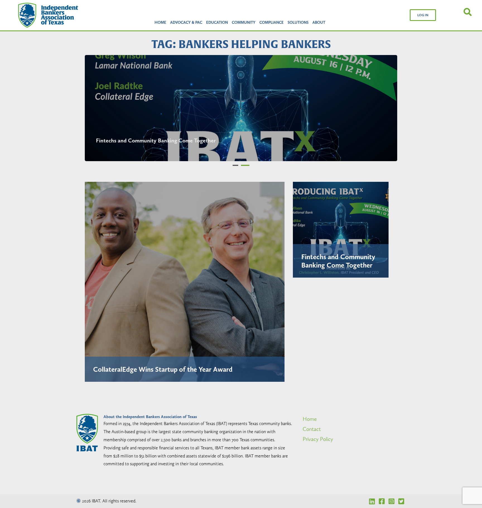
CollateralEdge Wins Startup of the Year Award (161, 140)
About (318, 22)
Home (160, 22)
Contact (312, 429)
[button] (423, 15)
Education (217, 22)
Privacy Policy (318, 439)
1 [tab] (237, 165)
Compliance (271, 22)
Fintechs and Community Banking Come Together (338, 260)
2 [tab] (246, 165)
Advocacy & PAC (186, 22)
